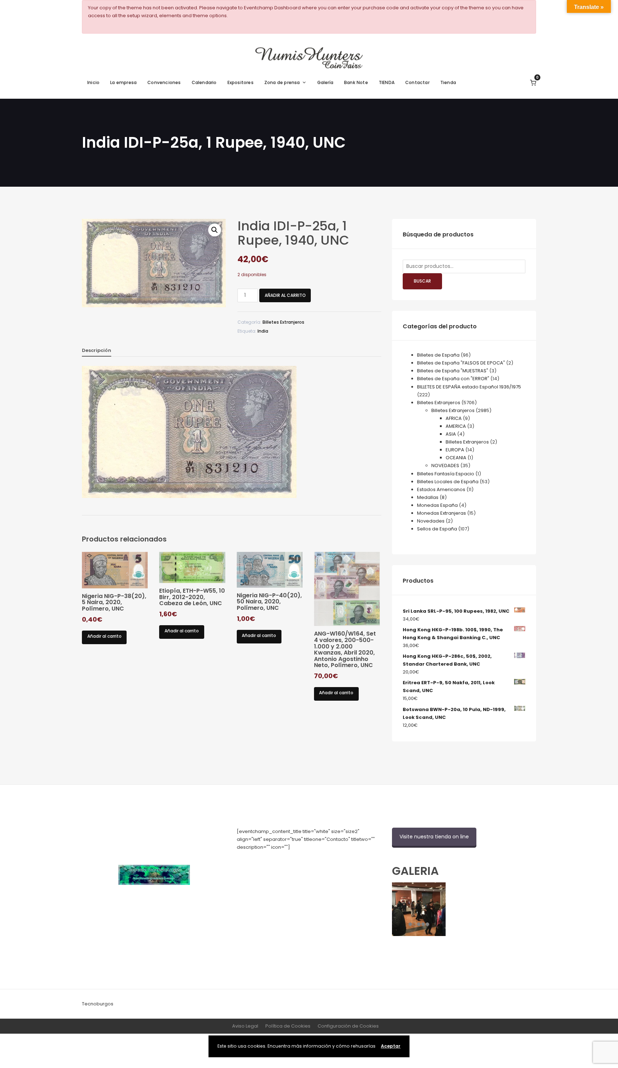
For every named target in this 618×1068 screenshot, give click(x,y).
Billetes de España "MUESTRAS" (452, 370)
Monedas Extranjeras (441, 513)
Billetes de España (438, 355)
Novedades (431, 521)
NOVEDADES (445, 465)
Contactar (417, 82)
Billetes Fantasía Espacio (445, 473)
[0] (533, 82)
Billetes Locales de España (448, 481)
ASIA (451, 434)
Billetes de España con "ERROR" (453, 378)
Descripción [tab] (96, 350)
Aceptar (391, 1046)
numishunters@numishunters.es (274, 862)
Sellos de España (437, 528)
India (263, 331)
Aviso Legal (245, 1026)
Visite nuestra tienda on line (434, 836)
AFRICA (454, 418)
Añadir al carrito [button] (104, 636)
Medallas (427, 497)
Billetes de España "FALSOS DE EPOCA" (461, 362)
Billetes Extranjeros (283, 322)
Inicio (93, 82)
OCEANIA (456, 457)
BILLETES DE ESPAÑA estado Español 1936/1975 (469, 386)
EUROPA (455, 449)
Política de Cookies (287, 1026)
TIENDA (386, 82)
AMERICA (456, 426)
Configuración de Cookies (348, 1026)
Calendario (204, 82)
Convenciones (164, 82)
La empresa (123, 82)
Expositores (240, 82)
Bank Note (356, 82)
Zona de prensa (282, 82)
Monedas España (437, 505)
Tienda (448, 82)
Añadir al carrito (285, 295)
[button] (214, 230)
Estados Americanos (441, 489)
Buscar (422, 281)
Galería (325, 82)
